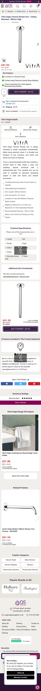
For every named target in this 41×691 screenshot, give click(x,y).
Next (38, 1)
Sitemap (5, 633)
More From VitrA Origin (20, 476)
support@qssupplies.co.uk (14, 615)
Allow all (20, 673)
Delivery (19, 623)
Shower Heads (11, 560)
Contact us (35, 623)
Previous (2, 1)
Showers (30, 565)
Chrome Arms (24, 277)
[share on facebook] (7, 383)
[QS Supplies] (8, 6)
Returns (34, 630)
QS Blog (5, 626)
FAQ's (33, 626)
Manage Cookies (20, 677)
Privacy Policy (21, 626)
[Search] (17, 6)
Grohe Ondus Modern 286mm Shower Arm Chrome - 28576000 (18, 530)
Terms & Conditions (23, 630)
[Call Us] (24, 6)
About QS (5, 623)
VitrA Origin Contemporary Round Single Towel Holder (20, 454)
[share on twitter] (20, 383)
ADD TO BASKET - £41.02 (23, 92)
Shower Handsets (11, 565)
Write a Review (20, 403)
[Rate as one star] (23, 398)
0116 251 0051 (34, 615)
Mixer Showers (30, 560)
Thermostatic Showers (11, 570)
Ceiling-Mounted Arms (11, 277)
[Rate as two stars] (24, 398)
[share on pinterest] (34, 383)
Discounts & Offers (8, 630)
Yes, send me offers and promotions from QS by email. (20, 651)
